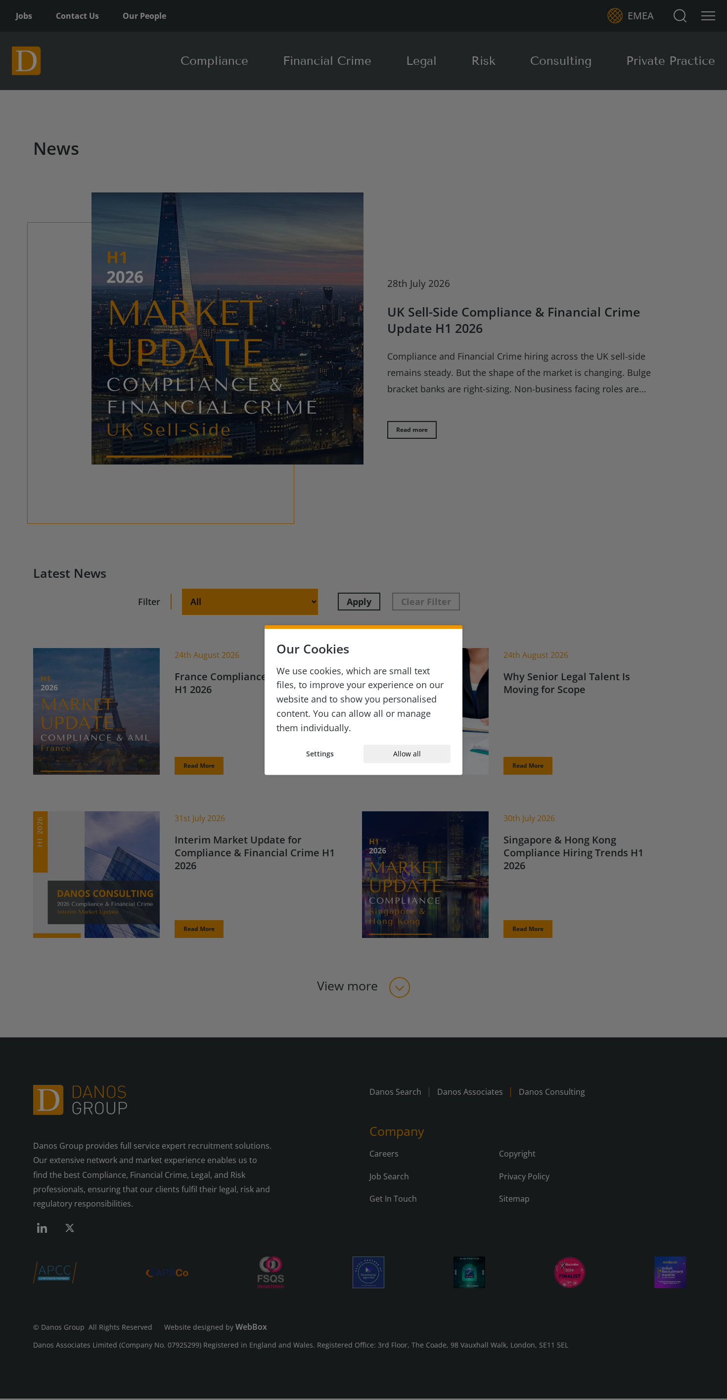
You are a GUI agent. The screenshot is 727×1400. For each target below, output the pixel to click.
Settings (320, 753)
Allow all (407, 753)
